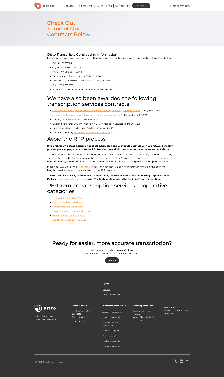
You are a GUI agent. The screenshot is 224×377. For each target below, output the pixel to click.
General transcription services (68, 206)
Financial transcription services (68, 215)
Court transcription (110, 336)
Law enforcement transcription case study (98, 115)
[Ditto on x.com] (175, 362)
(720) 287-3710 (181, 6)
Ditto (44, 6)
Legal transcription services (66, 202)
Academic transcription (112, 312)
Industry (69, 5)
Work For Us (105, 5)
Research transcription (112, 346)
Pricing (81, 5)
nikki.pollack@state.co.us (72, 179)
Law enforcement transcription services (73, 211)
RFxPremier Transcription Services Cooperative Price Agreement (86, 110)
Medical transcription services (68, 198)
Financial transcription (112, 317)
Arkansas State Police (63, 115)
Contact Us (141, 5)
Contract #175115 (131, 110)
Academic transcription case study (92, 132)
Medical (106, 290)
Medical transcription (111, 341)
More (92, 5)
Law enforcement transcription (110, 323)
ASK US (112, 260)
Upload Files (122, 5)
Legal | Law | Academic (113, 294)
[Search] (169, 6)
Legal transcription (110, 330)
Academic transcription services (69, 220)
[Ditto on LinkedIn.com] (181, 362)
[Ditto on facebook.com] (187, 362)
